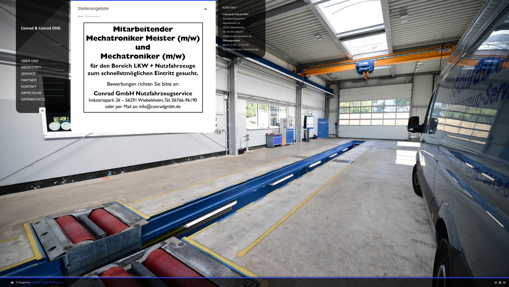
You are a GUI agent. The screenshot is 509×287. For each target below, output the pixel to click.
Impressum (31, 93)
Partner (29, 80)
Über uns (29, 61)
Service (28, 74)
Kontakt (28, 86)
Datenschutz (33, 99)
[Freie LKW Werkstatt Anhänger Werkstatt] (41, 50)
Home (80, 16)
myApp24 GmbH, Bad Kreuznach (47, 282)
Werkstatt (31, 67)
